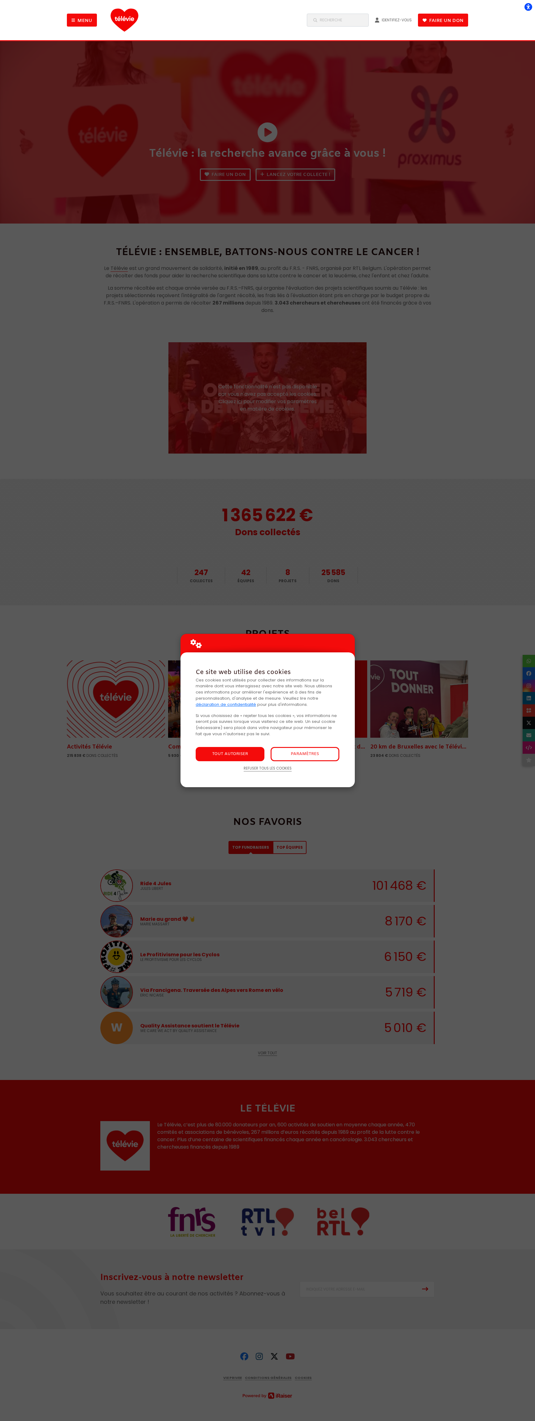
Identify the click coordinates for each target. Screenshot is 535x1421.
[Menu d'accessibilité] (528, 7)
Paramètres (305, 754)
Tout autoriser (230, 754)
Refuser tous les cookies (268, 768)
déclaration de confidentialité (226, 704)
